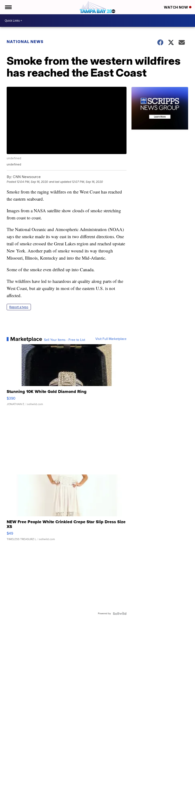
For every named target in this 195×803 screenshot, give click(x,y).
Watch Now (176, 7)
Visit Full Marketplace (111, 339)
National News (25, 41)
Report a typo (18, 307)
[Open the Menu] (8, 7)
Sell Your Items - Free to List (64, 340)
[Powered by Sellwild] (120, 613)
